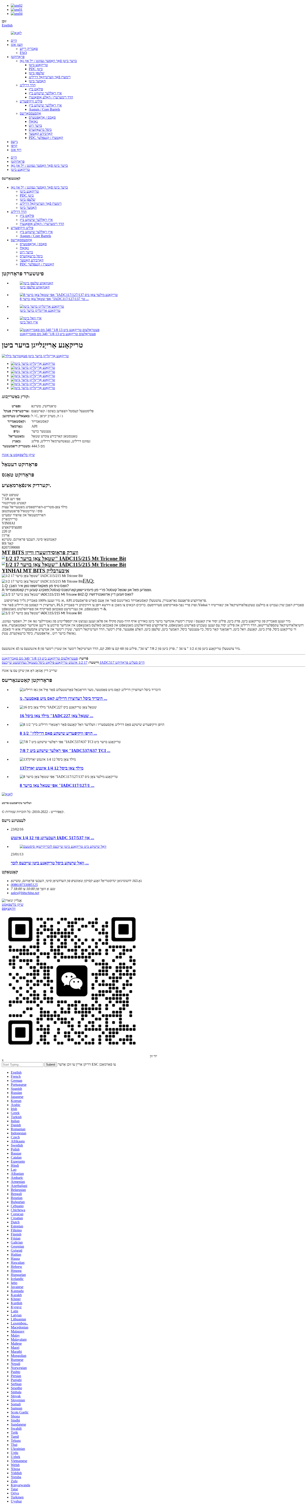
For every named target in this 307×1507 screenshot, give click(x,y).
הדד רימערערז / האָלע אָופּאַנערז (51, 97)
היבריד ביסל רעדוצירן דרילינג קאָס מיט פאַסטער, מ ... (63, 698)
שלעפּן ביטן (36, 73)
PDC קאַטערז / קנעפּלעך (46, 138)
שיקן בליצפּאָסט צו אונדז (18, 455)
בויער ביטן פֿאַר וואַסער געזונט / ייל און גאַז (48, 61)
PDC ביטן (36, 69)
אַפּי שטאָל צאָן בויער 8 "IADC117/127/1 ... (57, 785)
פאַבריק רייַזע (29, 49)
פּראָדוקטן (17, 57)
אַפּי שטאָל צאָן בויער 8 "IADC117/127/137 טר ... (54, 299)
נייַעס (14, 142)
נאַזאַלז (33, 121)
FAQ (23, 53)
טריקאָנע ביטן (38, 65)
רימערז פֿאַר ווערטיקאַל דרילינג (50, 77)
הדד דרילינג (28, 85)
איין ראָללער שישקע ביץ (45, 93)
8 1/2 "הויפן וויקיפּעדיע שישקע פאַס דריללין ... (58, 733)
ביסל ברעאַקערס (40, 129)
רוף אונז (16, 150)
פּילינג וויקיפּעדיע (31, 101)
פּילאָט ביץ (36, 89)
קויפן (14, 146)
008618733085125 (24, 885)
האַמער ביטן (37, 81)
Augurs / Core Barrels (44, 109)
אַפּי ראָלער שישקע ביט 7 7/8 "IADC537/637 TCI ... (65, 750)
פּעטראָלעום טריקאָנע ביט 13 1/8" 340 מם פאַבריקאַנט (58, 334)
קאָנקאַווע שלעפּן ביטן (35, 287)
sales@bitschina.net (25, 893)
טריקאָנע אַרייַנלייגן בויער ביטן (40, 310)
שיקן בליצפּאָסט (12, 904)
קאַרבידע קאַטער (41, 134)
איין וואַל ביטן (29, 322)
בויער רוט (35, 125)
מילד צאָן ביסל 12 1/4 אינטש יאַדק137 (51, 768)
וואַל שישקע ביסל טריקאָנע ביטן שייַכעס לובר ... (50, 863)
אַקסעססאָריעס (30, 113)
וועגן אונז (17, 45)
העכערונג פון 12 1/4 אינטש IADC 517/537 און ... (52, 837)
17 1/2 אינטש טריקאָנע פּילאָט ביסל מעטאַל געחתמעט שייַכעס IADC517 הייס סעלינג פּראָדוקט (73, 662)
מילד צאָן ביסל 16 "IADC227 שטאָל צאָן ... (56, 715)
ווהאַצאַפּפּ (9, 908)
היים (14, 40)
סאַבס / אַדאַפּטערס (42, 117)
